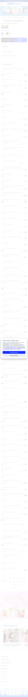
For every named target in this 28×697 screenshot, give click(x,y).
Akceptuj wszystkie (14, 352)
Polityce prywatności (10, 347)
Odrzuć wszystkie (14, 355)
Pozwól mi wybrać (17, 349)
